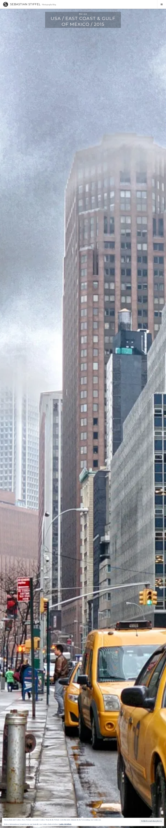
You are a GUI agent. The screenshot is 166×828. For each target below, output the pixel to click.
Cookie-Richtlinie (65, 824)
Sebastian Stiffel (25, 4)
